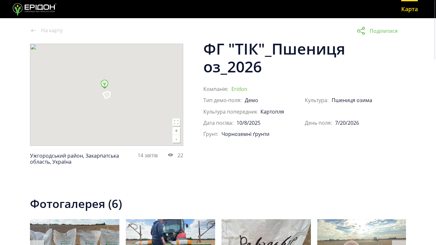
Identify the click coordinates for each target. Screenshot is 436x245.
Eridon (239, 89)
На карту (52, 30)
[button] (106, 87)
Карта (409, 9)
